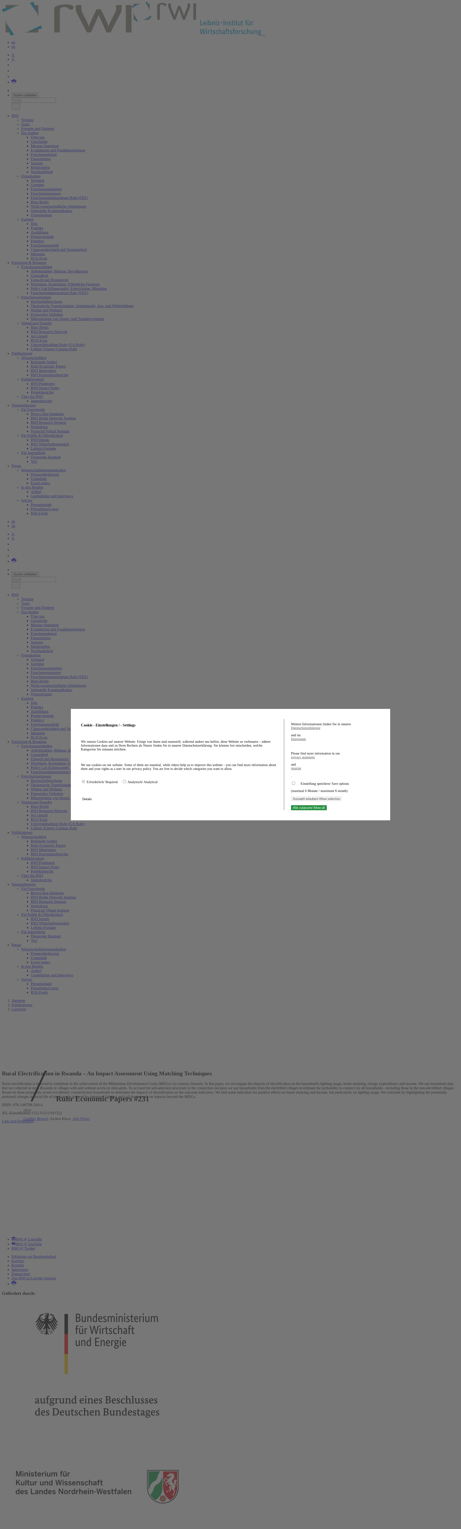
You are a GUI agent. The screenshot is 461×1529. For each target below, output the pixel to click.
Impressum (298, 739)
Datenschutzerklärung (305, 728)
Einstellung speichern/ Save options (325, 784)
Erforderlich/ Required (103, 782)
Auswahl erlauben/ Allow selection (316, 799)
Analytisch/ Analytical (142, 782)
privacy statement (303, 757)
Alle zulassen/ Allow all (309, 808)
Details (87, 799)
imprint (296, 768)
